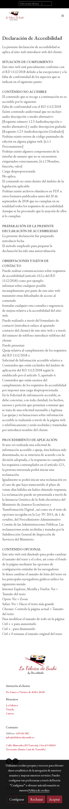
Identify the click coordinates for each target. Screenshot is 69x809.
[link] (15, 15)
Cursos (10, 713)
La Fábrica (12, 705)
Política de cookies (38, 790)
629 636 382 (22, 733)
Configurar (16, 799)
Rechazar (36, 799)
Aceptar (54, 799)
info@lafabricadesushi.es (20, 737)
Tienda (10, 709)
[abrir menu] (62, 15)
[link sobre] (34, 666)
